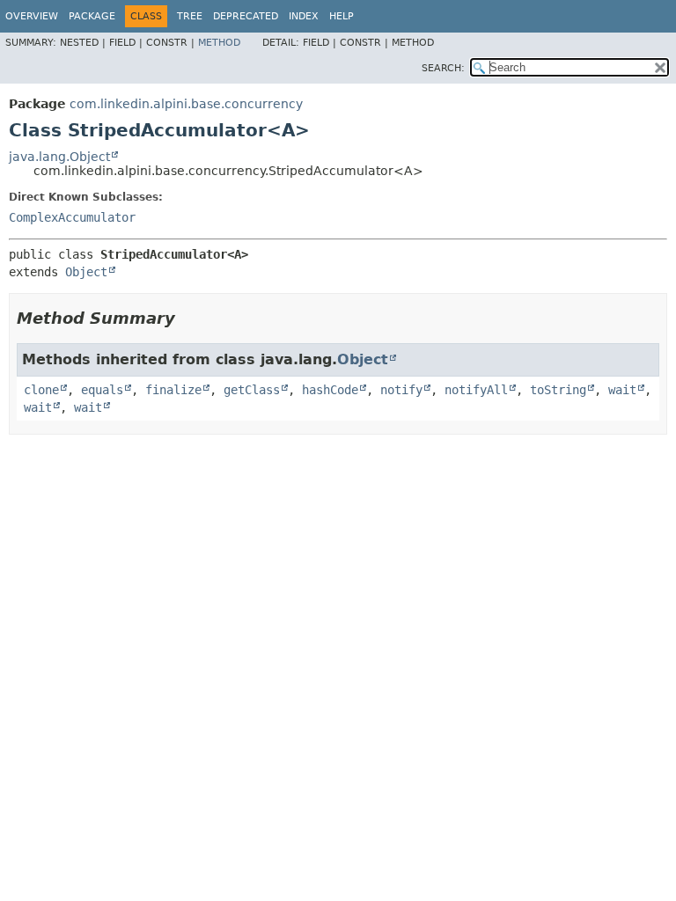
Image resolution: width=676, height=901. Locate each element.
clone (41, 390)
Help (341, 16)
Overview (31, 16)
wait (622, 390)
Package (92, 16)
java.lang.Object (59, 157)
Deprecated (245, 16)
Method (219, 42)
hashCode (330, 390)
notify (401, 390)
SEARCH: (443, 68)
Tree (189, 16)
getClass (252, 390)
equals (102, 390)
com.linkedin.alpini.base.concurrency (186, 104)
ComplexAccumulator (72, 217)
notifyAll (476, 390)
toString (558, 390)
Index (304, 16)
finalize (173, 390)
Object (86, 272)
